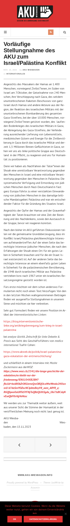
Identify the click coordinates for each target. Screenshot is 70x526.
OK (14, 519)
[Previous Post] (19, 445)
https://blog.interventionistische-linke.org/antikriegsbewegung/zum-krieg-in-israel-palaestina (33, 325)
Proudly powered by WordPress (22, 482)
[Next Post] (50, 445)
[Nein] (65, 514)
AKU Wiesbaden (31, 70)
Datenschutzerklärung (43, 519)
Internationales (15, 74)
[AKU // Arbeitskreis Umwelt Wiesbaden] (35, 13)
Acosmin (35, 487)
